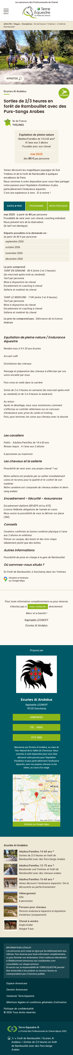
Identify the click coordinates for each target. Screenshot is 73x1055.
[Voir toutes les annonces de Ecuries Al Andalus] (36, 674)
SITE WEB (36, 737)
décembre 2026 (14, 258)
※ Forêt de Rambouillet (27, 1038)
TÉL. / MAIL (36, 727)
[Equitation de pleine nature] (36, 855)
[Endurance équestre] (36, 869)
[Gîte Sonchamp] (36, 897)
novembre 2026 (14, 253)
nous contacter (37, 606)
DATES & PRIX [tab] (14, 205)
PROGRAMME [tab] (36, 205)
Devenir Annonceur (17, 989)
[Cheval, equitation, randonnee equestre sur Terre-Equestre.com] (36, 12)
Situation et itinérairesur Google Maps (18, 579)
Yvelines (51, 24)
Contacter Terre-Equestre (20, 996)
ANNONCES (36, 717)
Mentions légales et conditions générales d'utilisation (36, 1002)
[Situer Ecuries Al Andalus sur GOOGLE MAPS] (36, 798)
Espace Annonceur (16, 983)
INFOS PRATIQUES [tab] (58, 205)
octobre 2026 (12, 247)
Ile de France (39, 24)
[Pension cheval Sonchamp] (36, 911)
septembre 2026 (14, 241)
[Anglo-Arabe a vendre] (36, 925)
